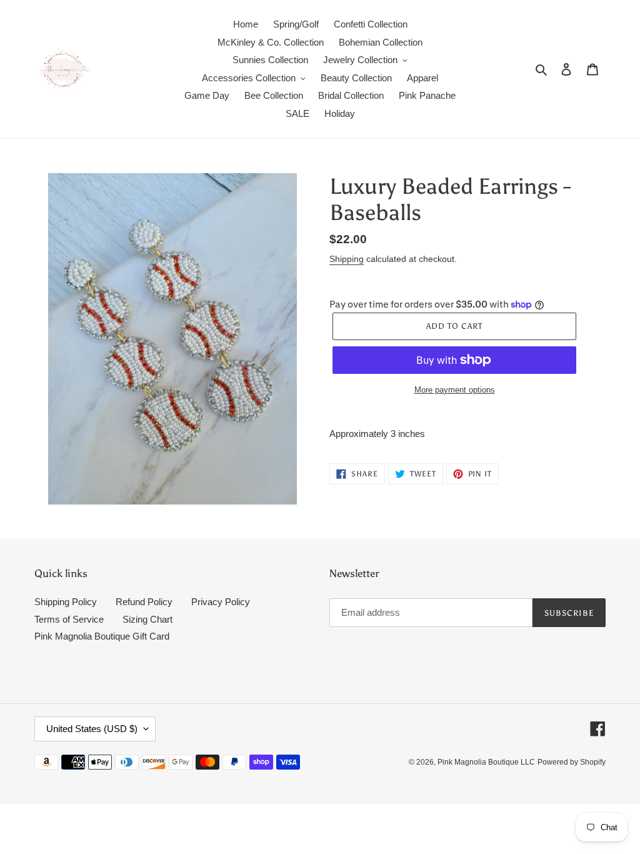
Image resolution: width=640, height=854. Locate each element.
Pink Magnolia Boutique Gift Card (101, 636)
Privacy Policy (220, 601)
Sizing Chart (147, 619)
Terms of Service (69, 619)
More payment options (454, 389)
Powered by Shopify (572, 762)
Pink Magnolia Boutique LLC (486, 762)
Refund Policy (144, 601)
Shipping (346, 259)
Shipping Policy (65, 601)
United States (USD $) (92, 728)
